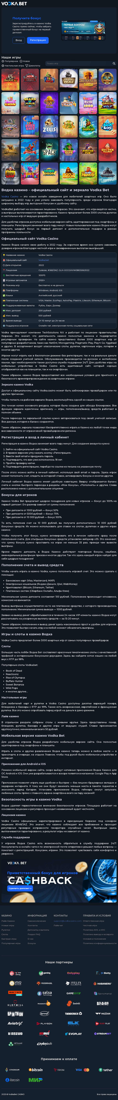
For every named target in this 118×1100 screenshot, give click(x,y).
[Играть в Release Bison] (68, 173)
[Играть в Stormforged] (107, 173)
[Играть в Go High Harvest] (88, 173)
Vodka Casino (9, 196)
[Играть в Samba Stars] (68, 150)
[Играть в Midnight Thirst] (29, 79)
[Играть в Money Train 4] (68, 103)
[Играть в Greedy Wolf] (107, 103)
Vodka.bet (44, 260)
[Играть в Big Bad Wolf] (68, 79)
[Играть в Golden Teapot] (107, 150)
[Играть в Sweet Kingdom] (10, 103)
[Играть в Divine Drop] (49, 173)
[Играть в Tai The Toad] (68, 126)
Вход (19, 40)
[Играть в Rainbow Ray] (88, 126)
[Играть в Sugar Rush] (88, 103)
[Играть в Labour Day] (29, 150)
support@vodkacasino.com (68, 921)
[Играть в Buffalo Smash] (88, 79)
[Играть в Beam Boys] (107, 126)
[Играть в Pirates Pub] (88, 150)
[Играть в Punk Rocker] (49, 79)
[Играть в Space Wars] (49, 150)
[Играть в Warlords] (10, 126)
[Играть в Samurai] (10, 79)
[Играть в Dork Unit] (29, 126)
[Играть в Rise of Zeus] (49, 126)
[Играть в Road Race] (10, 173)
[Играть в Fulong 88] (107, 79)
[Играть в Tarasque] (10, 150)
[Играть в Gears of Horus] (29, 103)
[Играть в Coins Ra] (49, 103)
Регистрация (38, 40)
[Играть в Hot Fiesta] (29, 173)
